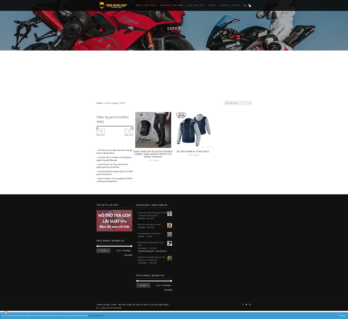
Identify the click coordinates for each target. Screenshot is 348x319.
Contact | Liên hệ (229, 5)
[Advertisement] (174, 71)
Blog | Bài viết (195, 5)
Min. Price (101, 135)
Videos (211, 5)
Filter (103, 251)
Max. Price (129, 135)
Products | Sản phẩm (171, 5)
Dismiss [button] (342, 315)
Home (99, 103)
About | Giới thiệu (146, 5)
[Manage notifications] (6, 313)
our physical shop (95, 315)
